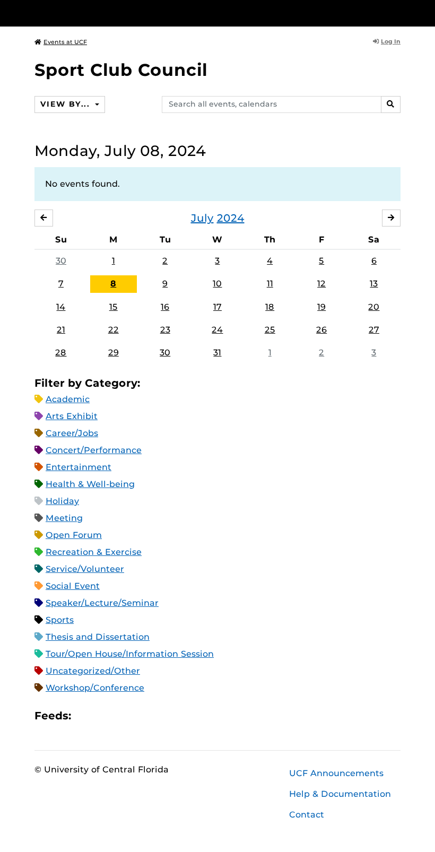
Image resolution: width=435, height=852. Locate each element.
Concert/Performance (94, 450)
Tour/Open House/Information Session (130, 654)
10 (217, 284)
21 (61, 330)
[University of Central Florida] (105, 13)
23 (165, 330)
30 (61, 261)
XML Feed (139, 716)
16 (165, 307)
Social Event (73, 586)
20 (373, 307)
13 (374, 284)
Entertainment (78, 467)
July (202, 218)
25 (270, 330)
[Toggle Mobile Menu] (398, 12)
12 (321, 284)
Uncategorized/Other (93, 671)
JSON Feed (157, 716)
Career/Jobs (72, 433)
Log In (391, 41)
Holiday (62, 501)
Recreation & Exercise (94, 552)
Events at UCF (65, 42)
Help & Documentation (340, 794)
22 (113, 330)
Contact (306, 815)
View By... (66, 104)
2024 (231, 218)
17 (217, 307)
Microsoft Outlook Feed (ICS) (103, 716)
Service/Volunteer (85, 569)
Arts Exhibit (72, 416)
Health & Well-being (90, 484)
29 (113, 352)
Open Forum (74, 535)
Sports (60, 620)
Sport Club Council (120, 69)
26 (321, 330)
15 (113, 307)
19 (321, 307)
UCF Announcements (336, 773)
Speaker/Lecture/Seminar (102, 603)
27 (374, 330)
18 (269, 307)
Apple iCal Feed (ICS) (85, 716)
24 (217, 330)
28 (60, 352)
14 (60, 307)
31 (217, 352)
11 (270, 284)
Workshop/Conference (95, 688)
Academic (68, 399)
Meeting (64, 518)
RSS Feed (121, 716)
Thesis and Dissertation (98, 637)
